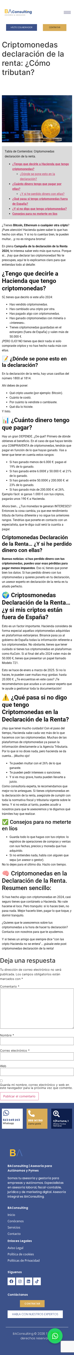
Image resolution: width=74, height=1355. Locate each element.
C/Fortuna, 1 (60, 1121)
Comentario (9, 986)
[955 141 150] (31, 1114)
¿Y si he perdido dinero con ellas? (42, 194)
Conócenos (16, 1221)
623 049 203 (11, 1120)
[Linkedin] (28, 1281)
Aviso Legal (15, 1248)
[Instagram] (20, 1281)
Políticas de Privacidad (24, 1260)
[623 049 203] (6, 1113)
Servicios (14, 1227)
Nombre (7, 1035)
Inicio (11, 1215)
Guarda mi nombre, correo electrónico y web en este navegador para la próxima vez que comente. (36, 1086)
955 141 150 (35, 1120)
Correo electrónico (15, 1050)
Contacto (14, 1234)
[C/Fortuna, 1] (56, 1114)
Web (3, 1066)
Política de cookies (21, 1254)
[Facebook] (11, 1281)
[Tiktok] (37, 1281)
